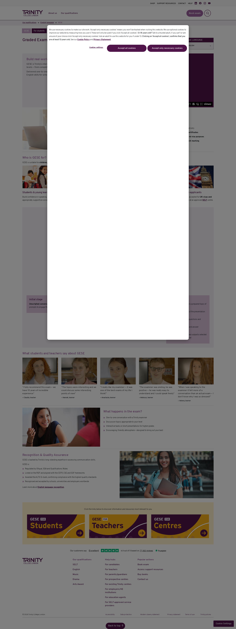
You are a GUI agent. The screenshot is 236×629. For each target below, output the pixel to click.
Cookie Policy (83, 40)
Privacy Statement (102, 40)
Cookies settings (96, 47)
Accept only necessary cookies (167, 48)
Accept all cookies (127, 48)
